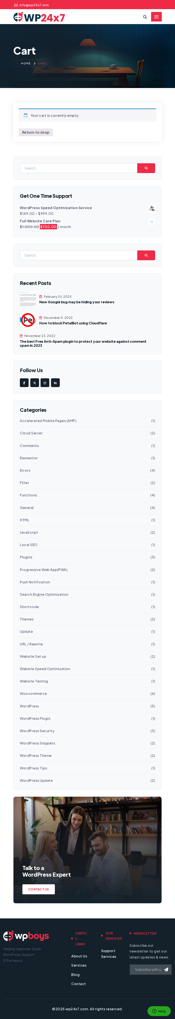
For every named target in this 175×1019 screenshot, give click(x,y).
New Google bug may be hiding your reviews (76, 302)
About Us (79, 956)
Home (26, 63)
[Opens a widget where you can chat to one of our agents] (159, 1011)
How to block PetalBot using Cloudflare (73, 323)
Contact (78, 983)
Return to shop (36, 132)
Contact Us (38, 889)
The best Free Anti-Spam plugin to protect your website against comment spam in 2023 (83, 343)
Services (78, 965)
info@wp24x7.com (34, 5)
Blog (75, 974)
